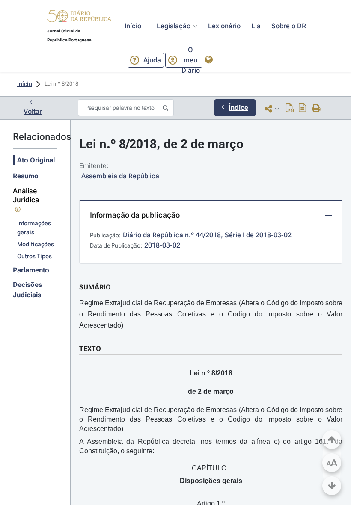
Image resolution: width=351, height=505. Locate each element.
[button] (79, 17)
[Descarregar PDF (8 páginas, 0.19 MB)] (290, 108)
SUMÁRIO (95, 287)
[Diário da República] (79, 18)
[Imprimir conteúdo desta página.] (316, 108)
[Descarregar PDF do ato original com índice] (302, 108)
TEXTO (90, 349)
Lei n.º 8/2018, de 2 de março (161, 144)
